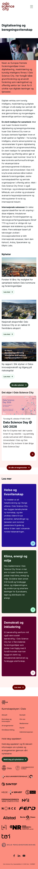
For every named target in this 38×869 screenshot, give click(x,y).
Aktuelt (4, 715)
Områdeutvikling (8, 730)
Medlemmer (24, 723)
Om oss (22, 719)
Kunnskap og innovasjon (6, 720)
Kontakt (22, 715)
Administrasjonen (26, 732)
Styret (22, 728)
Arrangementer (7, 726)
